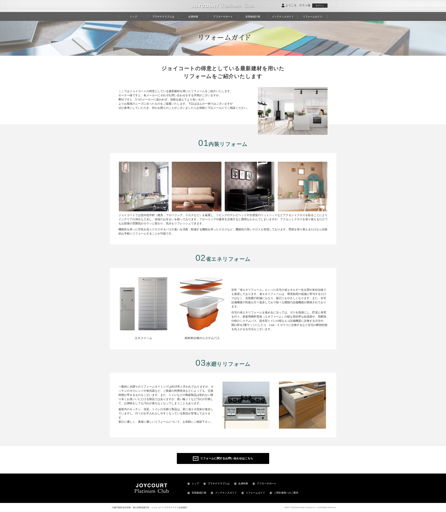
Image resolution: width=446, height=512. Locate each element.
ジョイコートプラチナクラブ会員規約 (169, 507)
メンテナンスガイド (283, 16)
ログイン (320, 5)
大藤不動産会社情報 (121, 507)
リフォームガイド (312, 16)
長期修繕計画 (252, 16)
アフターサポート (223, 16)
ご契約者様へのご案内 (286, 492)
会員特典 (193, 16)
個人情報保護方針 (141, 507)
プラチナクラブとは (163, 16)
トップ (133, 16)
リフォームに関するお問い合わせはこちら (226, 458)
